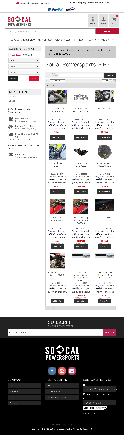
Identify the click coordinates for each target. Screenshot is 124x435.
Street (12, 100)
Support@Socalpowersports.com (35, 3)
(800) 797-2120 (93, 402)
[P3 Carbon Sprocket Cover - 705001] (57, 262)
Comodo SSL (89, 413)
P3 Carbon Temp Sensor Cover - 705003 (80, 220)
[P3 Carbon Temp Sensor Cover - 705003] (81, 208)
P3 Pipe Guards (105, 108)
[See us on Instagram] (62, 371)
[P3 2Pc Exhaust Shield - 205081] (104, 206)
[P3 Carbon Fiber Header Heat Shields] (81, 97)
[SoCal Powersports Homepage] (19, 21)
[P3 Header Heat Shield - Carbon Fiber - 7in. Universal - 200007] (81, 257)
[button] (62, 31)
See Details (57, 137)
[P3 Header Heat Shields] (57, 152)
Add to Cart (57, 246)
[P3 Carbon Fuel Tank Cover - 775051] (57, 208)
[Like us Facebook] (52, 371)
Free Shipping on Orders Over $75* (90, 2)
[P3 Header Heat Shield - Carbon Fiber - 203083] (104, 257)
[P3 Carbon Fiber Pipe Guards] (57, 97)
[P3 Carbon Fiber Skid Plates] (81, 152)
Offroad (12, 96)
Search (34, 78)
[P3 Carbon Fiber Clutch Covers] (104, 152)
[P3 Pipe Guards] (104, 96)
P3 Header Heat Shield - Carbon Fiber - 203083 (104, 275)
